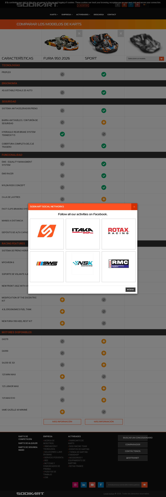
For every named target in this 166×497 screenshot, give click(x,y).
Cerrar (131, 290)
